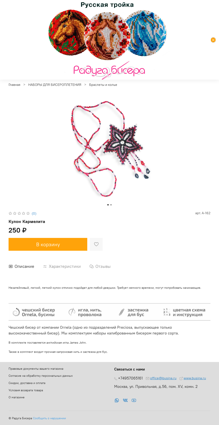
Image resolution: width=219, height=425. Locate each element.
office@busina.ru (163, 378)
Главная (14, 84)
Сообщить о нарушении (49, 418)
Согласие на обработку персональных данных (41, 376)
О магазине (17, 397)
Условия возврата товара (26, 390)
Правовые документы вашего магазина (36, 369)
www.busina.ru (194, 378)
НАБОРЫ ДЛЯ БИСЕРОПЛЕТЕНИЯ (54, 84)
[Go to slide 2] (111, 204)
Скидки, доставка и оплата (27, 383)
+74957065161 (130, 378)
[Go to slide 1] (108, 204)
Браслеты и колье (103, 84)
